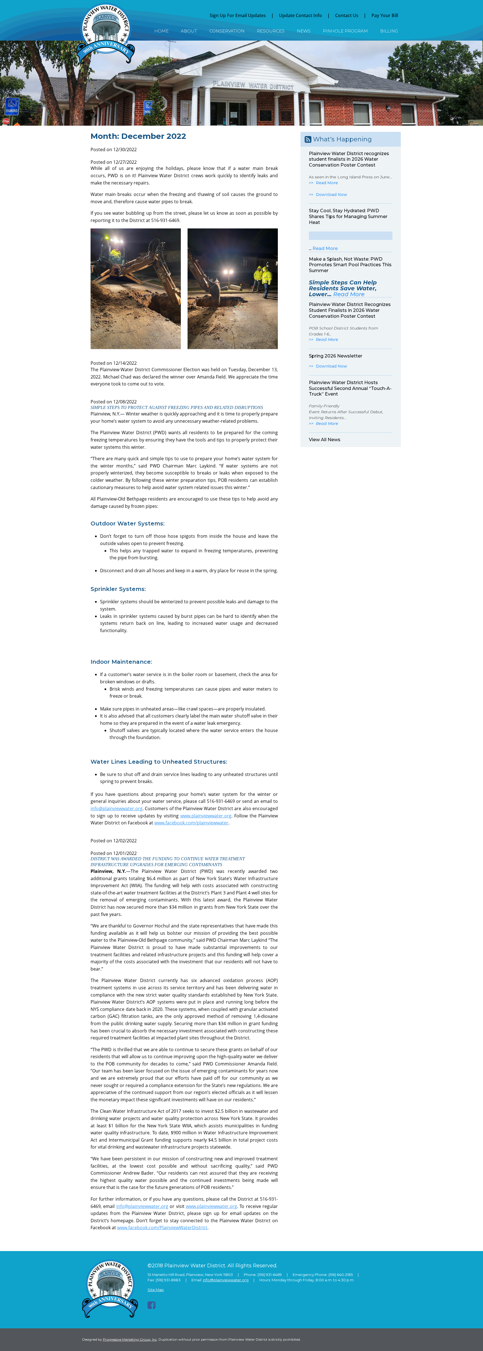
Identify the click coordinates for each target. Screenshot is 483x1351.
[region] (241, 83)
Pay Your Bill (384, 15)
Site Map (156, 1289)
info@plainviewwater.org (117, 808)
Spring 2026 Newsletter (335, 356)
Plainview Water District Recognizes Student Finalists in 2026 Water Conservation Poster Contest (350, 310)
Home (161, 31)
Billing (389, 31)
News (304, 31)
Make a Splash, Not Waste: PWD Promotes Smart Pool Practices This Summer (350, 265)
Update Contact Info (300, 15)
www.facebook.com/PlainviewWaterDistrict (162, 1227)
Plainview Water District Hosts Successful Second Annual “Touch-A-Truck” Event (350, 388)
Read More (327, 182)
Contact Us (346, 15)
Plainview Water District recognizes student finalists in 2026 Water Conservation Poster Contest (349, 159)
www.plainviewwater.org (205, 816)
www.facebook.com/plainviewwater (191, 823)
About (189, 31)
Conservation (227, 31)
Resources (271, 31)
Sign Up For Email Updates (238, 15)
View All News (324, 439)
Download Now (331, 194)
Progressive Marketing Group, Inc (130, 1339)
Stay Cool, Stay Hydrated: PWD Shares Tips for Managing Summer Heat (348, 216)
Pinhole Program (345, 31)
